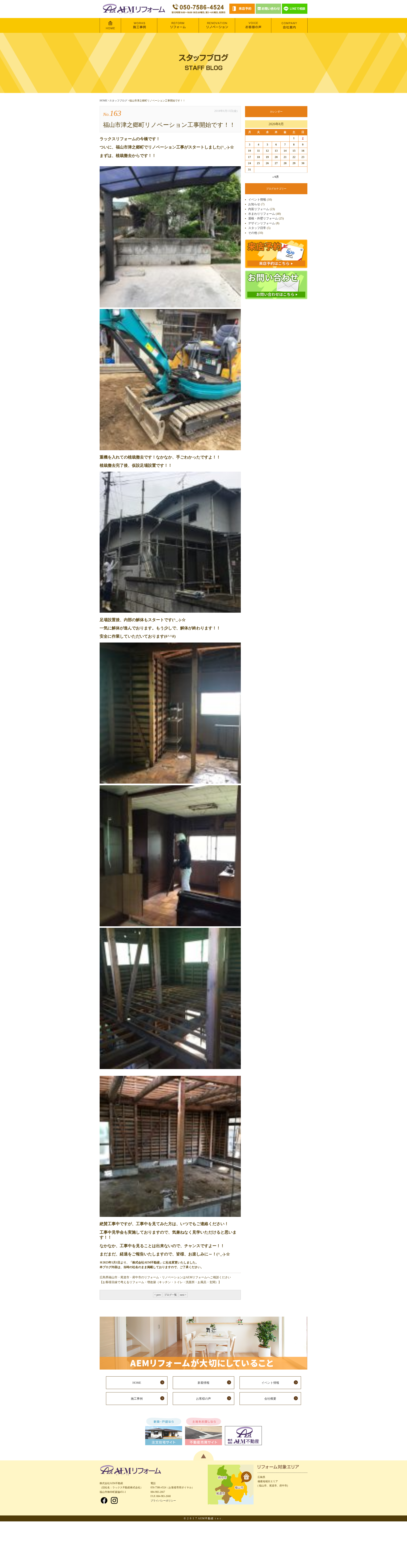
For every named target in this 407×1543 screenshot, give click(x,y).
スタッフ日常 (257, 228)
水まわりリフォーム (261, 213)
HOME (103, 100)
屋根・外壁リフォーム (263, 218)
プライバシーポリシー (163, 1500)
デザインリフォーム (261, 223)
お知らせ (254, 204)
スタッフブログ (118, 100)
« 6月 (275, 176)
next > (183, 1294)
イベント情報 (257, 199)
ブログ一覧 (170, 1294)
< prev (157, 1294)
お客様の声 (203, 1398)
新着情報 (203, 1382)
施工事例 (137, 1398)
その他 (252, 232)
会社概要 (270, 1398)
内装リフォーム (258, 209)
